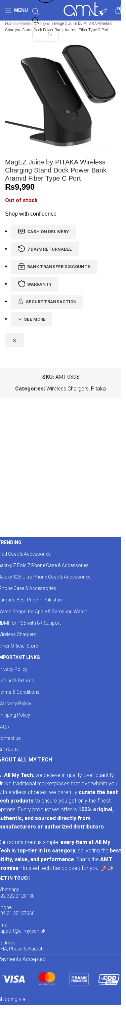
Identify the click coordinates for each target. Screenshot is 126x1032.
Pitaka (98, 388)
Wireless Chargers (67, 388)
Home (10, 23)
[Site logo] (85, 9)
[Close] (14, 340)
